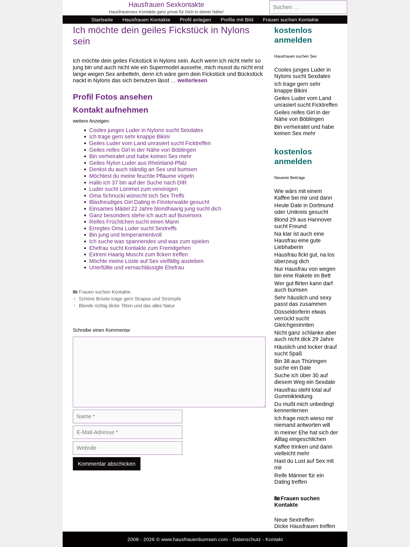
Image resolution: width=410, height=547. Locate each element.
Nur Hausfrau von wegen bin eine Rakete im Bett (304, 272)
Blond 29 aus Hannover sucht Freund (303, 222)
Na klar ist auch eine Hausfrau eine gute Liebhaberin (299, 240)
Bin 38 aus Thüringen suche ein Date (300, 364)
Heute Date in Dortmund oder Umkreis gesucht (303, 208)
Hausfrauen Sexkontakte (166, 4)
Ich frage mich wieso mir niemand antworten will (303, 421)
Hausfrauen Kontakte (146, 19)
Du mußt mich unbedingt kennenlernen (304, 407)
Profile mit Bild (237, 19)
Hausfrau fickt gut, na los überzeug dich (304, 258)
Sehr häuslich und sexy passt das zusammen (302, 300)
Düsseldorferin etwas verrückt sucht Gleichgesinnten (300, 318)
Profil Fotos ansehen (113, 96)
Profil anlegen (195, 19)
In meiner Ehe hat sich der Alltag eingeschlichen (306, 435)
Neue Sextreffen (294, 520)
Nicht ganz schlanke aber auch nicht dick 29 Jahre (305, 336)
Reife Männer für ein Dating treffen (299, 478)
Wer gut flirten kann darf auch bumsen (303, 286)
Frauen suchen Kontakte (291, 19)
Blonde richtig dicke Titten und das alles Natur (127, 305)
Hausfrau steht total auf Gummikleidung (302, 393)
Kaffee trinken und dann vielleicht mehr (303, 450)
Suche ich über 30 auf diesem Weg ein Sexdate (304, 378)
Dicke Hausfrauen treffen (304, 526)
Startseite (102, 19)
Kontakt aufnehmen (110, 109)
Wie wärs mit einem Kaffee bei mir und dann (303, 194)
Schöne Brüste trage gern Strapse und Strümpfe (130, 298)
